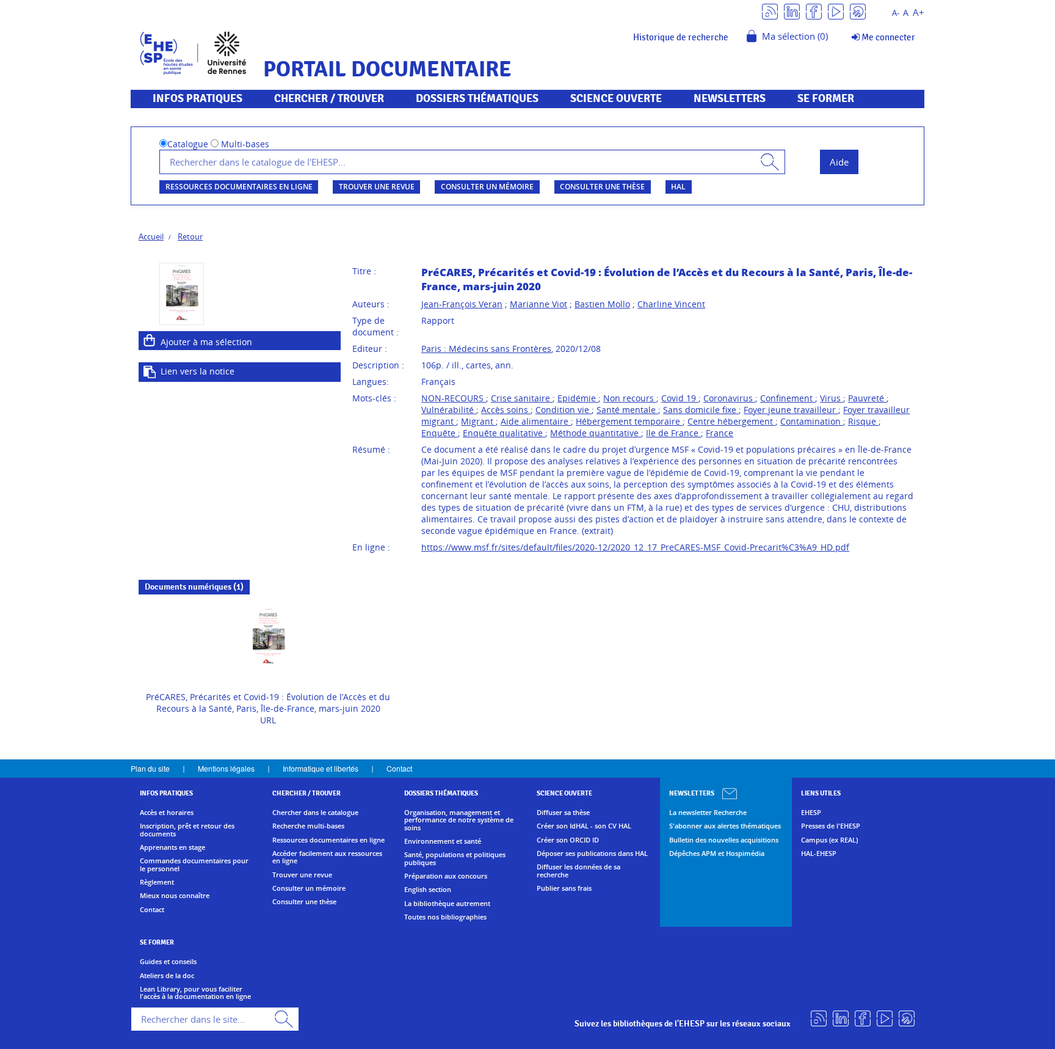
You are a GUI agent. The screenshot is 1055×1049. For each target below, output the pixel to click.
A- (895, 13)
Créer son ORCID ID (568, 840)
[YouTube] (836, 10)
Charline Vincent (671, 304)
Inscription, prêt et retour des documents (187, 830)
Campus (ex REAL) (829, 840)
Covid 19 (679, 398)
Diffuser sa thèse (563, 812)
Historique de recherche (680, 37)
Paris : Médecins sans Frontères (486, 348)
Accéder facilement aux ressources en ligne (327, 857)
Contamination (811, 421)
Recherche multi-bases (308, 826)
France (719, 433)
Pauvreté (867, 398)
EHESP (811, 812)
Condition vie (563, 409)
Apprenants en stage (172, 847)
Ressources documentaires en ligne (239, 186)
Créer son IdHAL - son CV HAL (584, 826)
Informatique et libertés (320, 768)
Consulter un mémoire (487, 186)
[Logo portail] (193, 51)
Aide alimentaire (536, 421)
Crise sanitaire (522, 398)
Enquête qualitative (504, 433)
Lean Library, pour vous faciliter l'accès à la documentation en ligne (195, 993)
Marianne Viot (538, 304)
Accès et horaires (167, 812)
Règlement (157, 882)
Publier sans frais (564, 888)
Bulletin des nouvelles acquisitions (723, 840)
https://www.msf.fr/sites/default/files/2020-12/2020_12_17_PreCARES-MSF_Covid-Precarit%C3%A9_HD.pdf (635, 547)
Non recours (629, 398)
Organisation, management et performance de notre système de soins (458, 820)
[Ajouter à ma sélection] (150, 340)
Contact (399, 768)
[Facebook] (814, 10)
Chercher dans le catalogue (315, 812)
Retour (190, 236)
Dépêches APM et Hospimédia (716, 853)
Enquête (439, 433)
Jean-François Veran (461, 304)
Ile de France (673, 433)
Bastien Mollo (602, 304)
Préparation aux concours (445, 876)
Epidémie (577, 398)
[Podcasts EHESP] (858, 10)
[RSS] (770, 10)
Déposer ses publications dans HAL (592, 853)
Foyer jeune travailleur (791, 409)
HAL (678, 186)
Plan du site (150, 768)
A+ (918, 12)
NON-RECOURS (453, 398)
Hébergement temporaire (629, 421)
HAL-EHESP (818, 853)
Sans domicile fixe (701, 409)
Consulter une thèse (602, 186)
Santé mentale (627, 409)
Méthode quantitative (595, 433)
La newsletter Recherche (708, 812)
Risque (863, 421)
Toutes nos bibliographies (445, 917)
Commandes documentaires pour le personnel (194, 864)
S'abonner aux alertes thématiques (725, 826)
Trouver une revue (377, 186)
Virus (831, 398)
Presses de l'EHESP (830, 826)
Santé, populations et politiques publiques (455, 858)
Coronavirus (729, 398)
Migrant (478, 421)
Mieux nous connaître (174, 895)
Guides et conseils (168, 961)
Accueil (151, 236)
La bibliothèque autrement (447, 903)
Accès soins (506, 409)
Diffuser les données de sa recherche (578, 871)
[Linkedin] (792, 10)
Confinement (787, 398)
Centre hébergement (731, 421)
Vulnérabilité (448, 409)
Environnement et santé (442, 841)
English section (427, 889)
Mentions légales (226, 768)
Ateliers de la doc (167, 975)
